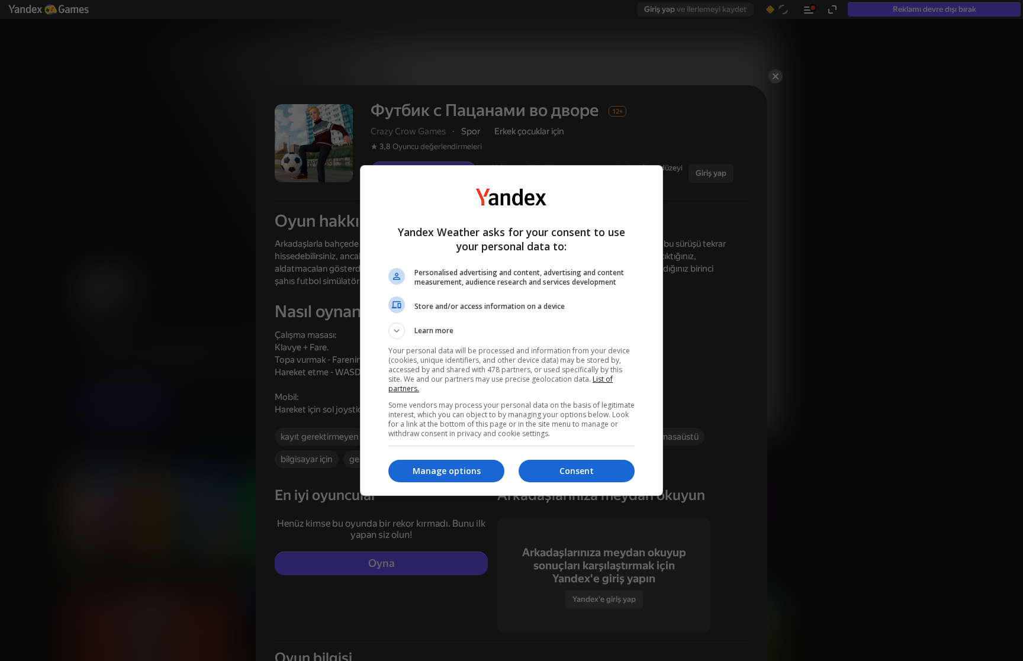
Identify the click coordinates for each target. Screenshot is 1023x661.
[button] (511, 331)
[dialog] (511, 330)
